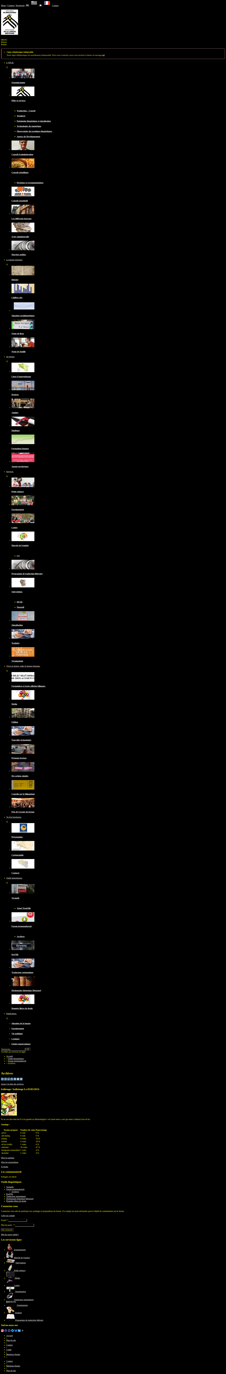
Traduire (15, 643)
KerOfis (15, 954)
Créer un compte (8, 1216)
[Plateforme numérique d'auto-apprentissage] (23, 389)
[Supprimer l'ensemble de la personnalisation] (12, 1080)
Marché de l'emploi (20, 545)
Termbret (21, 116)
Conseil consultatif (20, 201)
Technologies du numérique (29, 126)
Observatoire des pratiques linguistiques (34, 131)
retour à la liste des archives (12, 1084)
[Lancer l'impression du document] (15, 1080)
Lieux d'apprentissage (21, 376)
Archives (21, 936)
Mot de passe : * (8, 1225)
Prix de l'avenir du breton (23, 812)
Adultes (15, 413)
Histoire (15, 280)
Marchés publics (19, 254)
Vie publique (17, 1034)
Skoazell (20, 607)
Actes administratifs (20, 237)
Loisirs (15, 527)
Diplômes (16, 430)
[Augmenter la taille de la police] (5, 1080)
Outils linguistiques (16, 1058)
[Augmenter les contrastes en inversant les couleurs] (8, 1080)
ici (103, 55)
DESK (19, 602)
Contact (55, 5)
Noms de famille (19, 351)
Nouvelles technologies (21, 740)
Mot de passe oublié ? (10, 1234)
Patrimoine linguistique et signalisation (34, 121)
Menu (3, 5)
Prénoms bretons (19, 758)
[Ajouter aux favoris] (21, 1080)
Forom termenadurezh (22, 926)
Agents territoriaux (20, 466)
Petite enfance (18, 492)
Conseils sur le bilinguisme (23, 794)
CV (18, 556)
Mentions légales (13, 1354)
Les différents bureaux (22, 219)
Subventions (17, 592)
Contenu (10, 5)
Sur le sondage (7, 1158)
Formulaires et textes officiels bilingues (28, 686)
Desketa (15, 395)
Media (14, 704)
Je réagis (4, 1167)
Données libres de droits (22, 1008)
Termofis (15, 898)
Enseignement (18, 509)
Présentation (17, 837)
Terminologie (17, 661)
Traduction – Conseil (26, 111)
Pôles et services (19, 100)
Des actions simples (20, 776)
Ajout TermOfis (24, 908)
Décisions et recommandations (30, 183)
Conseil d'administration (22, 154)
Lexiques (15, 1039)
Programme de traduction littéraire (27, 574)
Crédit (8, 1350)
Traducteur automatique (22, 972)
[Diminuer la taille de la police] (2, 1080)
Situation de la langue (21, 1023)
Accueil (9, 1056)
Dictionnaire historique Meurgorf (26, 990)
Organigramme (18, 82)
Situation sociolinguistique (23, 316)
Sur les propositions (9, 1162)
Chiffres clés (17, 298)
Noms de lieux (18, 333)
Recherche (20, 5)
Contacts (15, 873)
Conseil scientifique (20, 172)
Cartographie (18, 855)
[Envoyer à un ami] (18, 1080)
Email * (4, 1220)
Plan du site (11, 1340)
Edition (15, 722)
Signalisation (17, 625)
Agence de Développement (28, 136)
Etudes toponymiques (21, 1044)
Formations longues (20, 448)
